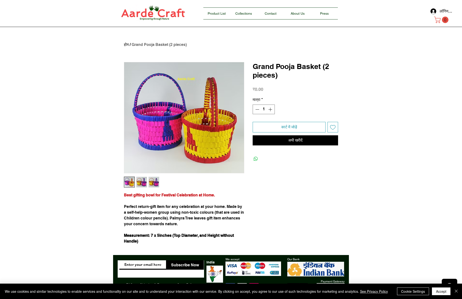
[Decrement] (256, 109)
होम (126, 44)
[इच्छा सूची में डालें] (332, 127)
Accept (441, 291)
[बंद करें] (456, 291)
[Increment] (270, 109)
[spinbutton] (263, 109)
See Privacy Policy (374, 291)
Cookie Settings (413, 291)
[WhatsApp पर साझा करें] (256, 159)
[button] (442, 20)
